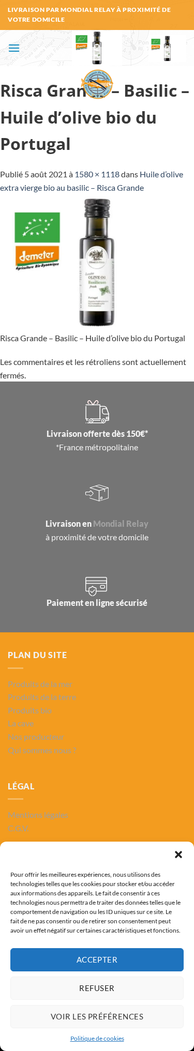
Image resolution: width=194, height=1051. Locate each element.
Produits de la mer (40, 684)
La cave (21, 723)
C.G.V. (18, 828)
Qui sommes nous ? (42, 750)
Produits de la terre (42, 697)
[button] (178, 854)
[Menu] (14, 47)
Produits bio (30, 710)
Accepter (97, 959)
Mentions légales (38, 814)
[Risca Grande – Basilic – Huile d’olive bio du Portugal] (97, 261)
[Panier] (167, 48)
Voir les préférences (97, 1016)
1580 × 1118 (97, 174)
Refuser (96, 988)
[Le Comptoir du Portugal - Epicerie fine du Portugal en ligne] (97, 66)
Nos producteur (36, 736)
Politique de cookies (97, 1038)
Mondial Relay (120, 523)
